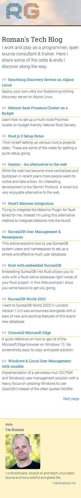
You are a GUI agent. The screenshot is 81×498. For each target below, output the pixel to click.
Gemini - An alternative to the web (37, 164)
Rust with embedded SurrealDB (34, 265)
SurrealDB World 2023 (27, 298)
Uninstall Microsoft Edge (29, 332)
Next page (71, 399)
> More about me (64, 483)
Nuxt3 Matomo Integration (31, 203)
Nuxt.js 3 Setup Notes (26, 136)
